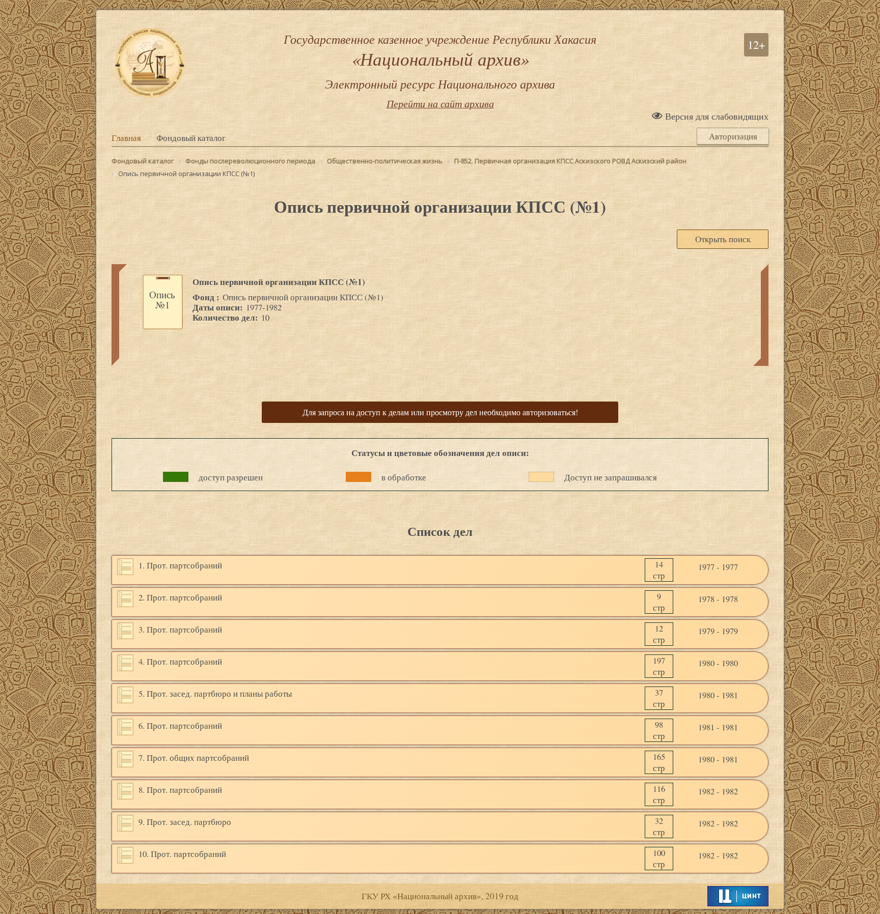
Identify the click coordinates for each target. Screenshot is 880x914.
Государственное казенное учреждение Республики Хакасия (440, 61)
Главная (126, 138)
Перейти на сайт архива (440, 103)
